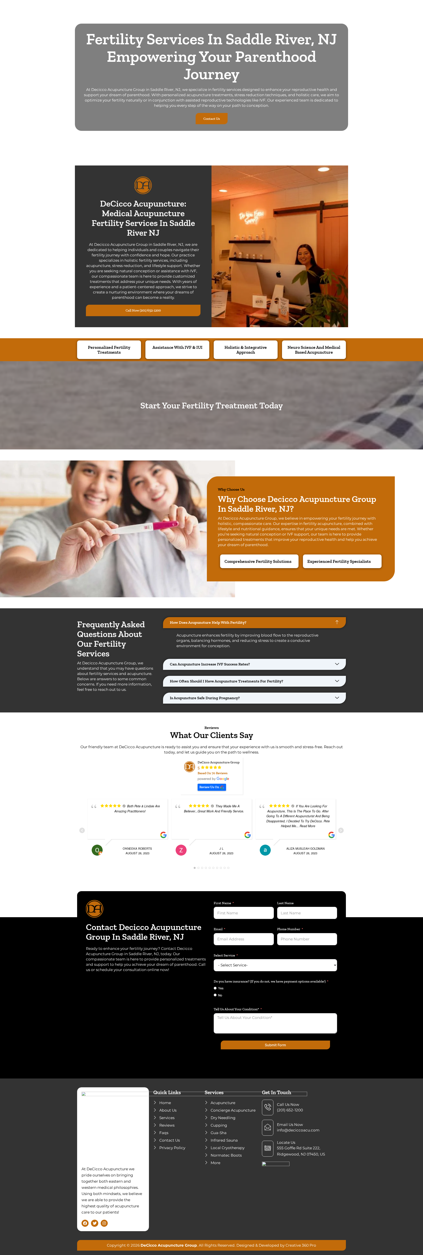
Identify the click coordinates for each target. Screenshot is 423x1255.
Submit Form (275, 1045)
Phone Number (288, 929)
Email (218, 929)
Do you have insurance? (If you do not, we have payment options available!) (270, 981)
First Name (222, 903)
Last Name (285, 903)
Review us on (209, 787)
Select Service (224, 955)
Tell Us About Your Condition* (236, 1009)
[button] (254, 622)
